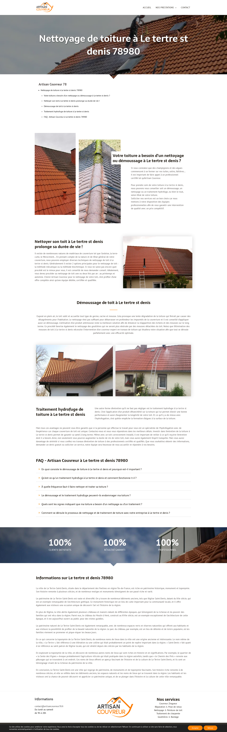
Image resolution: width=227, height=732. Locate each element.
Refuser (210, 728)
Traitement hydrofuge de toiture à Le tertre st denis (66, 111)
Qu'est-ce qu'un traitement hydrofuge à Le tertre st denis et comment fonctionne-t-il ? (89, 477)
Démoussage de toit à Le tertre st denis (61, 106)
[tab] (113, 469)
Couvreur (163, 703)
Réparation (160, 706)
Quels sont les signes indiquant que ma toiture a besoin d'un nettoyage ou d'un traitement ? (92, 504)
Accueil (147, 7)
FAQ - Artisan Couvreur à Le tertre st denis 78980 (65, 117)
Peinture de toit (174, 710)
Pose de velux (175, 706)
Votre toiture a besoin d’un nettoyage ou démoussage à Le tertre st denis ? (77, 95)
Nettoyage (159, 710)
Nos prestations (165, 7)
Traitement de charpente (168, 713)
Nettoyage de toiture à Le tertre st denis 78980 (61, 90)
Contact (185, 7)
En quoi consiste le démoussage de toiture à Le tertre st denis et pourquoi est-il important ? (91, 469)
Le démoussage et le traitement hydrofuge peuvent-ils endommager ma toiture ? (86, 495)
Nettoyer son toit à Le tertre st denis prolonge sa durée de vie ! (72, 100)
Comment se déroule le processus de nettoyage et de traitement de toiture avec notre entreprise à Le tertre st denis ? (106, 512)
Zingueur (173, 703)
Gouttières (163, 716)
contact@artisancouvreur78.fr (49, 706)
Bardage (175, 716)
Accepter (195, 728)
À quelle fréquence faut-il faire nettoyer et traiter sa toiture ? (75, 486)
